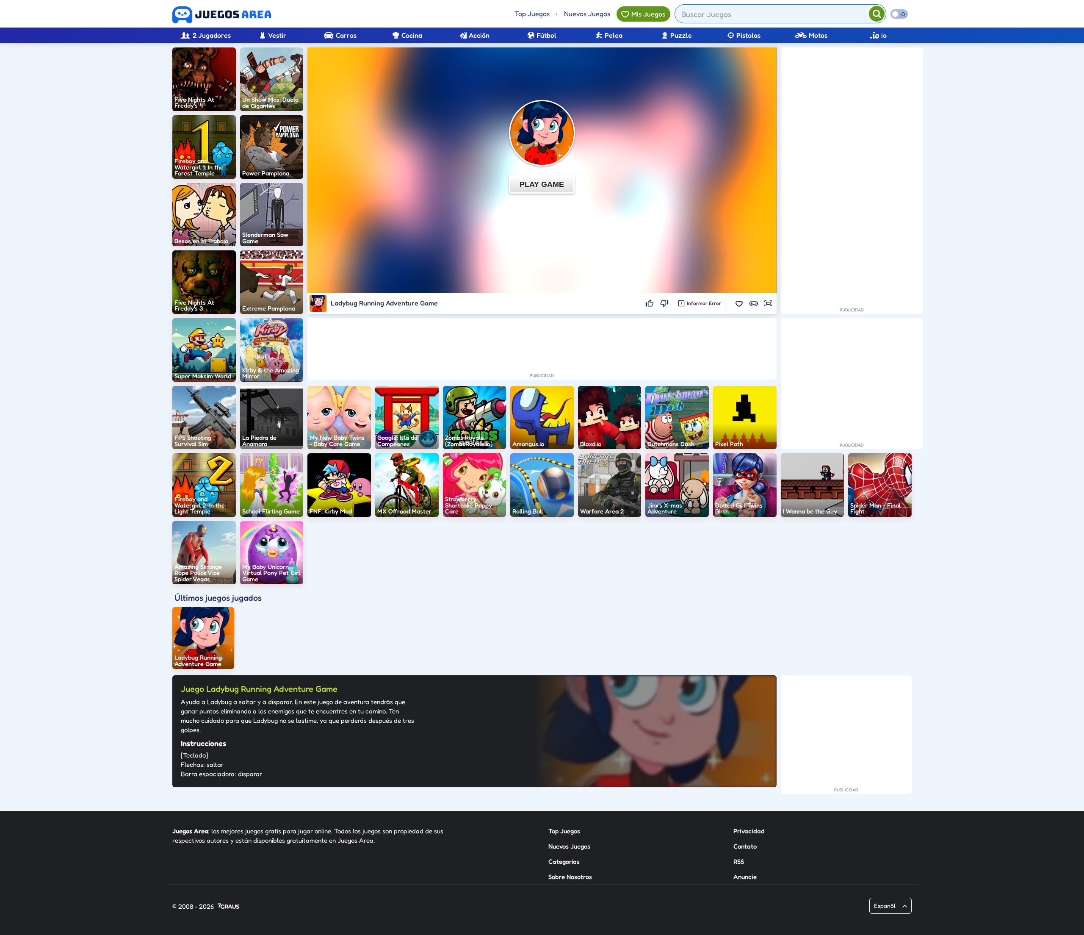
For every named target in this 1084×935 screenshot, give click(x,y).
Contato (745, 846)
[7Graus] (228, 907)
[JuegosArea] (221, 14)
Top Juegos (532, 13)
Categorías (564, 861)
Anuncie (745, 877)
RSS (738, 861)
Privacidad (749, 831)
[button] (739, 303)
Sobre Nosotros (570, 877)
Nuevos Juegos (587, 13)
